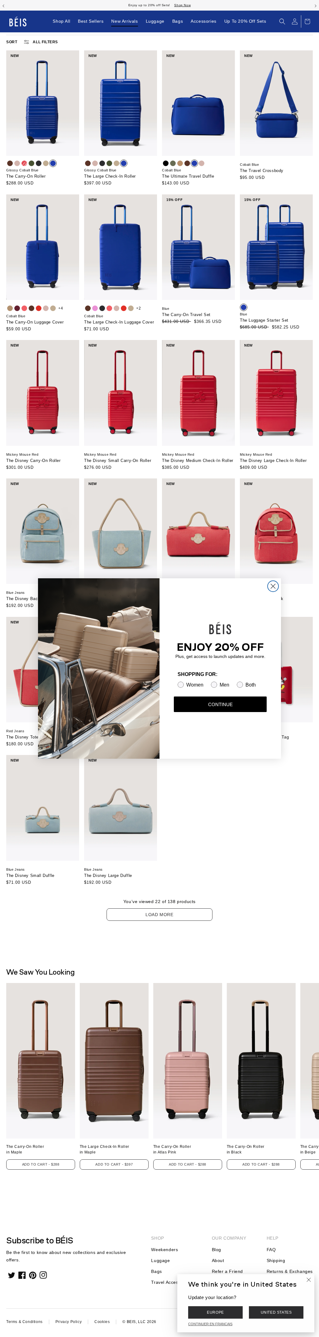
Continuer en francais (210, 1324)
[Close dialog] (273, 586)
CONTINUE (220, 704)
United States (276, 1312)
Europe (215, 1312)
